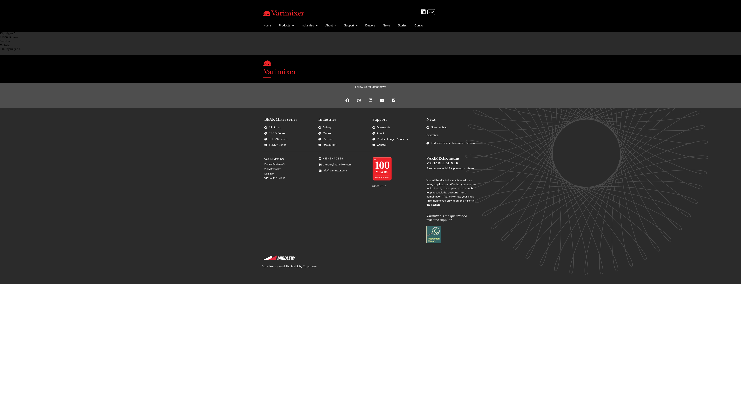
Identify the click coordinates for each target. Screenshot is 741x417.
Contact (419, 25)
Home (267, 25)
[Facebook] (347, 100)
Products (284, 25)
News (386, 25)
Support (349, 25)
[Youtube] (382, 100)
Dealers (370, 25)
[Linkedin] (370, 100)
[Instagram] (359, 100)
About (329, 25)
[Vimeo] (394, 100)
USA (431, 11)
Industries (308, 25)
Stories (402, 25)
